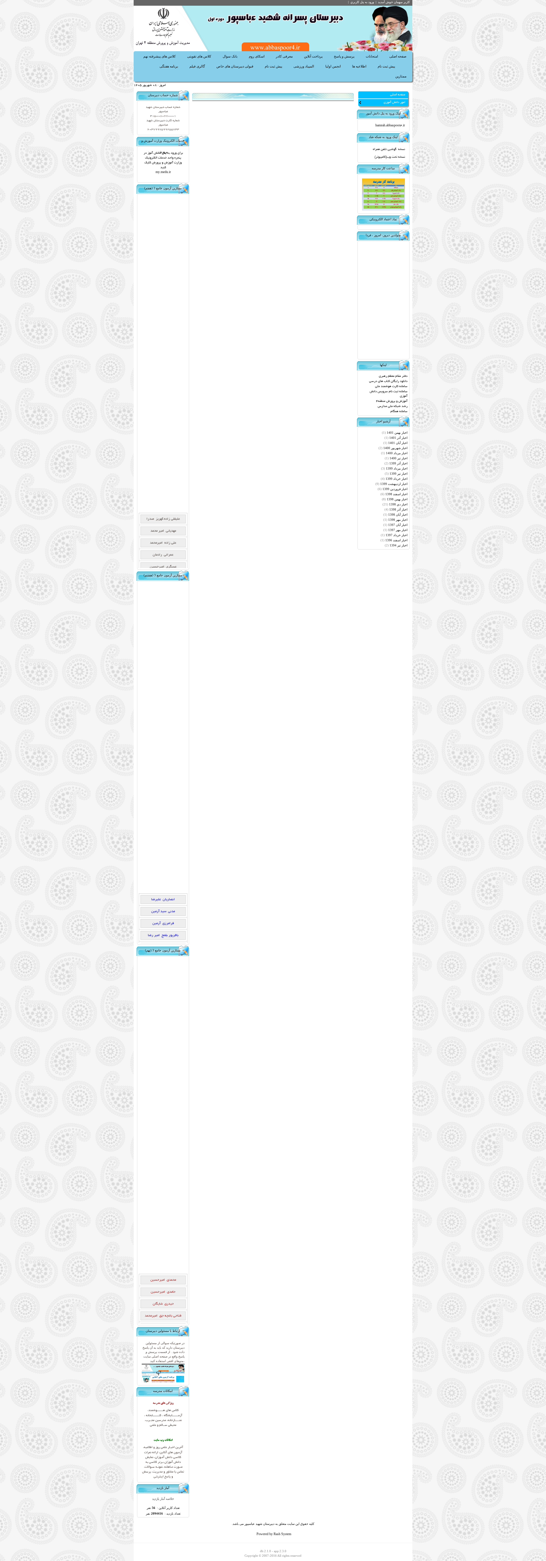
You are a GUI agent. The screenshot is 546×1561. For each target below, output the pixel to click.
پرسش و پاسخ (344, 56)
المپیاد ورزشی (303, 66)
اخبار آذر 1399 (398, 463)
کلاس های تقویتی (199, 56)
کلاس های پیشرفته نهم (159, 56)
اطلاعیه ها (359, 66)
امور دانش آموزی (394, 102)
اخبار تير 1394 (399, 545)
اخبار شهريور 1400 (395, 448)
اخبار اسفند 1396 (396, 540)
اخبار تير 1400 (399, 458)
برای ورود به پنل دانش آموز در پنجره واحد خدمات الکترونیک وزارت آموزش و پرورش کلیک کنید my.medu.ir (163, 162)
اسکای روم (256, 56)
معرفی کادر (284, 56)
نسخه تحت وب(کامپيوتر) (390, 157)
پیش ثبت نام (386, 66)
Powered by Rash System (274, 1534)
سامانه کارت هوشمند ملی (391, 386)
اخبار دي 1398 (398, 504)
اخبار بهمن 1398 (397, 499)
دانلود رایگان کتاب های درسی (388, 381)
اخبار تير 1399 (399, 474)
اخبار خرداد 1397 (397, 535)
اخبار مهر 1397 (398, 530)
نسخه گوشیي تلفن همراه (389, 149)
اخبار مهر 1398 (398, 520)
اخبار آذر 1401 (398, 438)
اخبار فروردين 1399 (395, 489)
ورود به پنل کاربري (362, 2)
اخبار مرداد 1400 (397, 453)
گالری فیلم (197, 66)
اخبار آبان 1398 (398, 515)
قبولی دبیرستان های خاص (234, 66)
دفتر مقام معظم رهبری (393, 376)
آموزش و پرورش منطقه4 (392, 401)
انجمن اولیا (333, 66)
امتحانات (372, 56)
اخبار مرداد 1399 (397, 468)
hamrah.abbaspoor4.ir (390, 125)
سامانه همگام (399, 411)
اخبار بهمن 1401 (397, 433)
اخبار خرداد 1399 (397, 479)
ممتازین (400, 76)
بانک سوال (230, 56)
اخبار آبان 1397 (398, 525)
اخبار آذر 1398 (398, 509)
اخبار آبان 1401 (398, 443)
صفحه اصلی (397, 56)
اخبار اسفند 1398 (396, 494)
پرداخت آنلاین (313, 56)
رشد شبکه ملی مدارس (393, 406)
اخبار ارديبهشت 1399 (394, 484)
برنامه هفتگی (169, 66)
